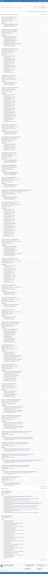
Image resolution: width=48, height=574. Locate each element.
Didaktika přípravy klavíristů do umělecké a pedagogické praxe (20, 465)
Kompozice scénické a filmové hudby (16, 359)
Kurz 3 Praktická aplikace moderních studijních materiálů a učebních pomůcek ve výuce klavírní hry (25, 460)
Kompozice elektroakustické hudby (16, 355)
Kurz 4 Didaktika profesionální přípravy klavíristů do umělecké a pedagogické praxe (22, 471)
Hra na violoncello (14, 66)
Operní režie (13, 339)
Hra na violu (12, 70)
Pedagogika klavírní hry (13, 165)
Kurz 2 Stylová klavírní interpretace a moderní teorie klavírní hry (19, 448)
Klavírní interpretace (13, 364)
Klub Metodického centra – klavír (15, 476)
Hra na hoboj (12, 98)
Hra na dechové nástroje (14, 87)
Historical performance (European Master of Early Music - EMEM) (20, 189)
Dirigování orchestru (14, 329)
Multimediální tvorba (13, 17)
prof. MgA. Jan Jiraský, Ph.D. (8, 368)
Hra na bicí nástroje (13, 36)
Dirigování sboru (13, 332)
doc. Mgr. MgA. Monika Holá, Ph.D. (9, 326)
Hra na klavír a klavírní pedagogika (15, 371)
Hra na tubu (12, 119)
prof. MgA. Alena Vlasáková (8, 169)
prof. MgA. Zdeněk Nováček (8, 141)
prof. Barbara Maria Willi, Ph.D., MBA (10, 128)
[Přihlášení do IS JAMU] (46, 1)
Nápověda (28, 568)
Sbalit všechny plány (43, 14)
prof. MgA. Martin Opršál (8, 33)
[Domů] (40, 1)
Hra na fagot (12, 105)
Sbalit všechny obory (43, 488)
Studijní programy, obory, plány (7, 5)
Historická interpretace (13, 124)
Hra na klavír (12, 520)
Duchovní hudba (13, 147)
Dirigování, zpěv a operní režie (15, 322)
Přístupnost (39, 569)
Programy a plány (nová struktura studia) (34, 11)
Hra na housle (13, 265)
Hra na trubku (12, 108)
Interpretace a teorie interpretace (15, 415)
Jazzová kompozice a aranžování (16, 43)
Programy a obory (44, 11)
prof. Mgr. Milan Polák (7, 91)
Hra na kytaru (12, 63)
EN (44, 1)
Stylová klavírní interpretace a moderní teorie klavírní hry (19, 442)
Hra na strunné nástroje (14, 48)
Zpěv (10, 336)
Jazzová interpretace (13, 40)
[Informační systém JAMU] (1, 5)
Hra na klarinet (13, 101)
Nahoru (24, 572)
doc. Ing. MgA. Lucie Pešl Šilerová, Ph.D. (10, 79)
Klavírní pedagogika (13, 152)
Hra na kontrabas (14, 59)
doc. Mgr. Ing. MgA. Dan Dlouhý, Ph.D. (10, 349)
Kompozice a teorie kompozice (16, 399)
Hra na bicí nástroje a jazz (14, 29)
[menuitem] (44, 3)
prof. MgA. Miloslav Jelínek (8, 262)
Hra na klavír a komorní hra (14, 375)
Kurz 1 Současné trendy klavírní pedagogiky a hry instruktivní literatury (21, 437)
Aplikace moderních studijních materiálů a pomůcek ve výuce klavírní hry (22, 454)
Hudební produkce (13, 75)
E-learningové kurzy (11, 556)
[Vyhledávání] (42, 1)
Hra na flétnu (12, 94)
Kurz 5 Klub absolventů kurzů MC (14, 510)
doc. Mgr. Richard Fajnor (8, 21)
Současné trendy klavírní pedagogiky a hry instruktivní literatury (20, 431)
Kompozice (13, 352)
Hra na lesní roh (13, 112)
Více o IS (40, 568)
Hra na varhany (13, 144)
